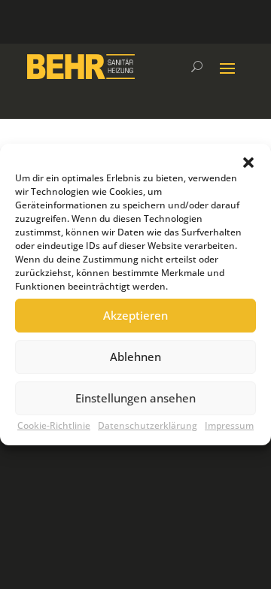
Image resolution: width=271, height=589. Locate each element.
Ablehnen (135, 356)
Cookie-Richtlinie (53, 425)
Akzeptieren (135, 315)
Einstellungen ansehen (135, 397)
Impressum (229, 425)
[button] (248, 162)
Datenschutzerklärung (147, 425)
